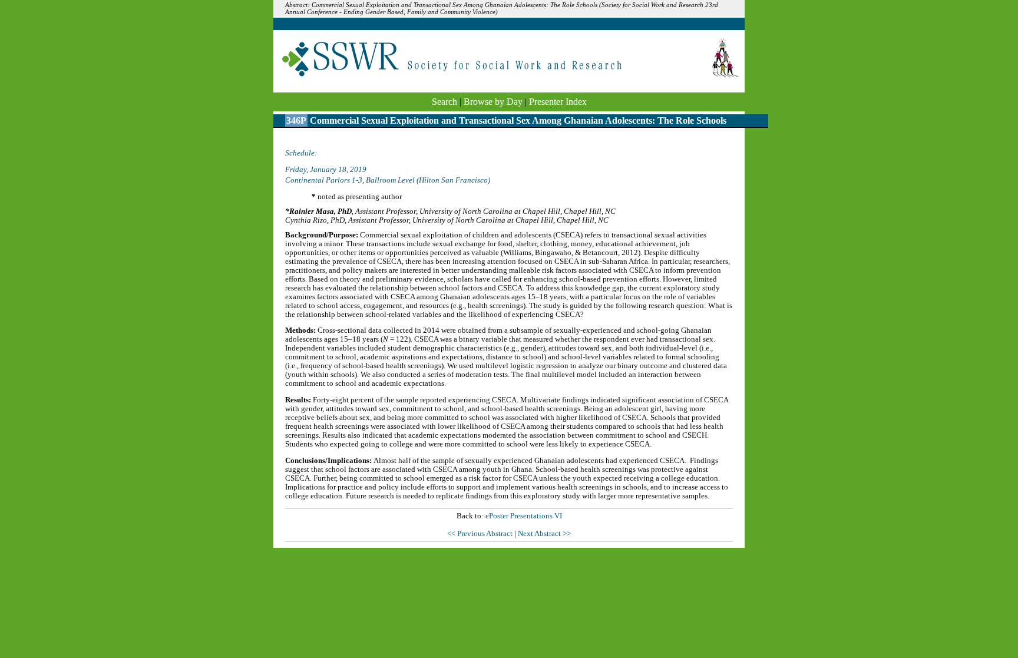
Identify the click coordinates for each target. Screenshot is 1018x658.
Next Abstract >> (544, 534)
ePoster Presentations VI (523, 516)
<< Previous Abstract (480, 534)
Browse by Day (493, 102)
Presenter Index (558, 102)
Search (444, 102)
